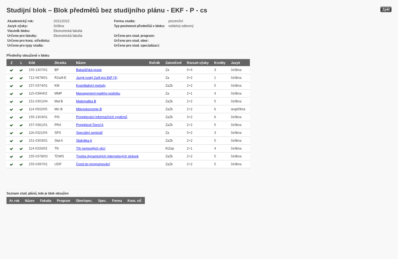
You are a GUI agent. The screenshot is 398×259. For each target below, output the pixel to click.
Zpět (386, 9)
